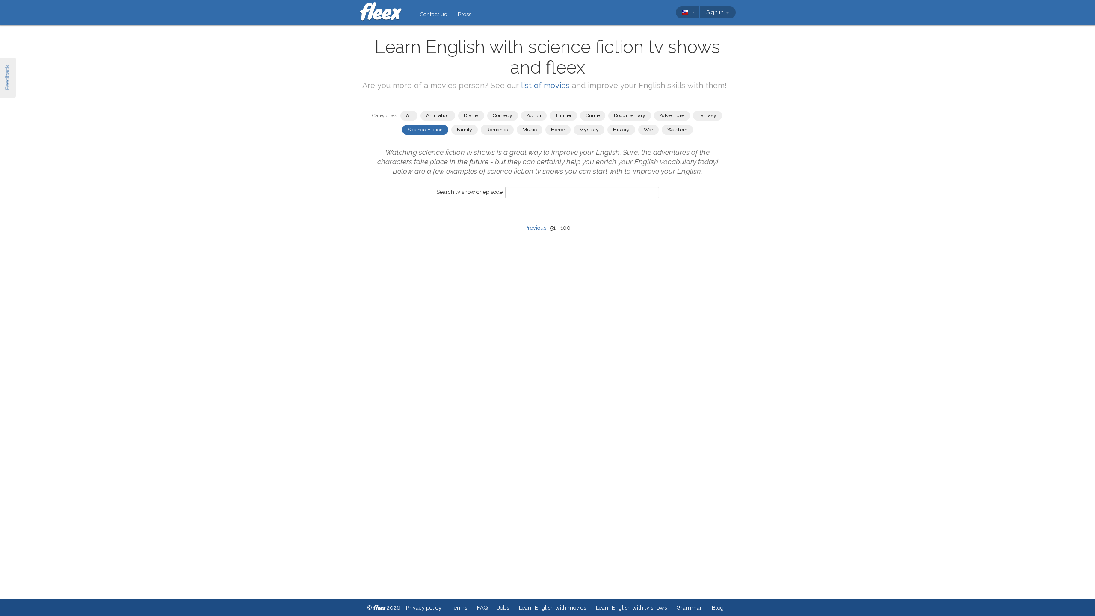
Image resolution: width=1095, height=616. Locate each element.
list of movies (545, 85)
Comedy (502, 115)
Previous (535, 228)
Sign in (715, 12)
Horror (558, 130)
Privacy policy (423, 607)
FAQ (482, 607)
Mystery (589, 130)
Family (464, 130)
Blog (718, 607)
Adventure (672, 115)
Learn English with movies (552, 607)
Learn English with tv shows (631, 607)
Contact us (433, 14)
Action (534, 115)
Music (529, 130)
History (621, 130)
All (409, 115)
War (648, 130)
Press (464, 14)
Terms (459, 607)
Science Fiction (425, 130)
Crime (593, 115)
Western (677, 130)
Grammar (689, 607)
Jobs (503, 607)
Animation (438, 115)
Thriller (563, 115)
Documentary (629, 115)
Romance (497, 130)
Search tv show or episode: (470, 192)
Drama (471, 115)
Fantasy (707, 115)
